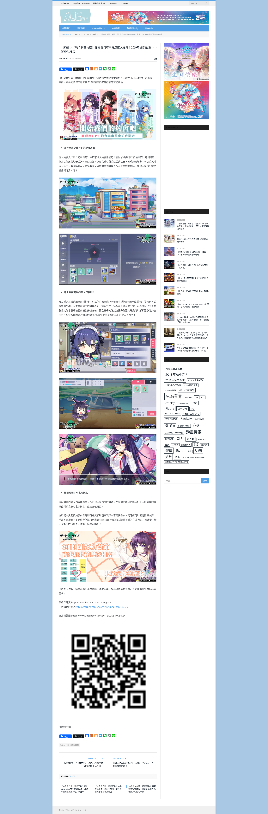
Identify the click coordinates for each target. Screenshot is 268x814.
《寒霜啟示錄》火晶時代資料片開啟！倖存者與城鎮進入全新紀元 (192, 253)
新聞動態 (66, 28)
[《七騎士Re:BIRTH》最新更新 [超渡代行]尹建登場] (169, 277)
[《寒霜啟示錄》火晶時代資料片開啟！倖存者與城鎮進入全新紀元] (169, 251)
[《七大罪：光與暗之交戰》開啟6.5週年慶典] (169, 290)
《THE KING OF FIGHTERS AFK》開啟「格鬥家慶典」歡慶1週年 (193, 305)
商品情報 (116, 28)
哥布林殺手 (202, 439)
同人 (179, 438)
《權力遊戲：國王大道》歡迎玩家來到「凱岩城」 (192, 266)
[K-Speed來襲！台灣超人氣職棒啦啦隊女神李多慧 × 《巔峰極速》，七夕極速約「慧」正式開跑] (169, 316)
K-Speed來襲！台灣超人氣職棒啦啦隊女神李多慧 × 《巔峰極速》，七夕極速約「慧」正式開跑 (193, 320)
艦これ (180, 451)
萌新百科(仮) (132, 28)
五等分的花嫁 (171, 419)
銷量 (177, 457)
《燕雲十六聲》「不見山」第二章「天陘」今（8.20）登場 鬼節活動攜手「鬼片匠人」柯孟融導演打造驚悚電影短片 (192, 335)
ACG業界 (174, 396)
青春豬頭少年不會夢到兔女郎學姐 (176, 462)
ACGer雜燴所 (186, 390)
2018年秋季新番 (177, 374)
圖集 (167, 444)
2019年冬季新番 (175, 380)
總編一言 (113, 3)
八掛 (196, 425)
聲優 (168, 450)
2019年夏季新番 (195, 380)
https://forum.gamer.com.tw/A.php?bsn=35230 (102, 606)
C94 (196, 397)
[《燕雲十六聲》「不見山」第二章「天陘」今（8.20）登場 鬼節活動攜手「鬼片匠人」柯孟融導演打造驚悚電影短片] (169, 332)
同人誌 (191, 439)
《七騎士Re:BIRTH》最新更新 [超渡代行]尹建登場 (192, 279)
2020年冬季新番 (170, 390)
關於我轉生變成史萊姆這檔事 (194, 457)
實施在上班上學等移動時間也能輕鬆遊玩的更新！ (192, 240)
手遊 (195, 444)
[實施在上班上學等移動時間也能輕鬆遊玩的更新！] (169, 238)
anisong (188, 397)
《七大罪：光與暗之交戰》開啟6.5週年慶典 (193, 292)
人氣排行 (186, 419)
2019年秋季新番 (190, 385)
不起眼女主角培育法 (191, 413)
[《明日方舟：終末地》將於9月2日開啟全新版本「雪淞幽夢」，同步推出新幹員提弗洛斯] (169, 223)
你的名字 (199, 419)
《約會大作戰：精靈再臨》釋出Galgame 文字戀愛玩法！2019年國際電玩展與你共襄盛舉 (74, 789)
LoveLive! (182, 408)
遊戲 (155, 59)
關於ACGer (65, 3)
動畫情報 (193, 432)
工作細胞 (175, 445)
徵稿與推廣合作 (99, 3)
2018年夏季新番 (173, 369)
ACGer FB (124, 3)
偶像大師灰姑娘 (184, 426)
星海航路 (149, 28)
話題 (198, 450)
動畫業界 (169, 439)
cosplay (170, 403)
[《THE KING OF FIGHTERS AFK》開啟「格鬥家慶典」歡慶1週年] (169, 303)
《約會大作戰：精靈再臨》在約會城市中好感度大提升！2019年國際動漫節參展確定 (109, 789)
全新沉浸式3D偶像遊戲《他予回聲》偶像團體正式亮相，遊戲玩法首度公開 (192, 349)
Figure (169, 408)
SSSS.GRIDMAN (172, 413)
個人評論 (170, 425)
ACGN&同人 (97, 28)
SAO (192, 409)
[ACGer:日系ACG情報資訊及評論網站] (75, 15)
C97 (202, 397)
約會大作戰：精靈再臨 (69, 745)
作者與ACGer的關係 (81, 3)
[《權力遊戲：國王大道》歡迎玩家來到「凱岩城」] (169, 264)
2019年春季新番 (173, 385)
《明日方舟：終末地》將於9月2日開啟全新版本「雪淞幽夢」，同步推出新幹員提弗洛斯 (193, 226)
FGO (195, 403)
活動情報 (81, 28)
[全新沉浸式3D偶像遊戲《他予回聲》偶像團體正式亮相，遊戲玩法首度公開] (169, 347)
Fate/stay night (184, 403)
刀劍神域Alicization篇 (174, 432)
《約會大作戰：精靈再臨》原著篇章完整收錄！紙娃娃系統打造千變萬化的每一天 (142, 789)
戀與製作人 (185, 444)
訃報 (189, 451)
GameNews (65, 59)
